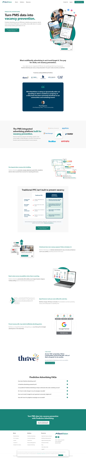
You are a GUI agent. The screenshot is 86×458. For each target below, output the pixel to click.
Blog (42, 444)
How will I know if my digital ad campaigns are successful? (31, 397)
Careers (14, 440)
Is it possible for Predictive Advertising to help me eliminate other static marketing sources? (39, 387)
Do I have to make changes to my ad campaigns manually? (31, 391)
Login (71, 2)
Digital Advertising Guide (46, 440)
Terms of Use (43, 453)
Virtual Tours (29, 440)
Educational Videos (45, 442)
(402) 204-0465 (58, 442)
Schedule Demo (79, 2)
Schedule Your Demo (17, 444)
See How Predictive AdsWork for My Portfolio (43, 423)
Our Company (16, 438)
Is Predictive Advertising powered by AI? (27, 384)
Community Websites (31, 438)
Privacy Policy (39, 453)
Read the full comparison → (49, 222)
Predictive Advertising (31, 436)
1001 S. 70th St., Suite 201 (59, 439)
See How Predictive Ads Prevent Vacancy (12, 30)
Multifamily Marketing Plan (46, 438)
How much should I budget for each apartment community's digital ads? (34, 394)
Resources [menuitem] (28, 2)
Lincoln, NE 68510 (58, 441)
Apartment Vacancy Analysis (47, 436)
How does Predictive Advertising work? (27, 381)
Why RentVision (16, 436)
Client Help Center (45, 447)
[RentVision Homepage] (7, 2)
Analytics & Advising (31, 444)
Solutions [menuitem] (22, 2)
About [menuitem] (16, 2)
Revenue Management (31, 442)
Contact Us (15, 442)
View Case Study (49, 362)
